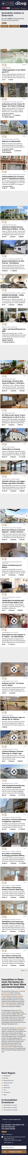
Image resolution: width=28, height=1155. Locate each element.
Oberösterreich (8, 1083)
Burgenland (7, 1076)
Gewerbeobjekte (7, 996)
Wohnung (5, 994)
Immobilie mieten (20, 1028)
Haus (12, 994)
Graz (7, 1005)
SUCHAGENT (5, 26)
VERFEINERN (24, 26)
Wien (5, 1095)
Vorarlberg (7, 1092)
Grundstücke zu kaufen (10, 1110)
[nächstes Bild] (26, 56)
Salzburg (6, 1085)
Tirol (5, 1090)
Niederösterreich (9, 1080)
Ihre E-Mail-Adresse (5, 1144)
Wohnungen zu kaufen (10, 1107)
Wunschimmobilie (7, 1046)
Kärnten (6, 1078)
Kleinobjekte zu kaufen (10, 1105)
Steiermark (7, 1087)
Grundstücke (19, 996)
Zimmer (18, 994)
